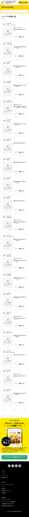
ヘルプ (3, 486)
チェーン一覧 (7, 416)
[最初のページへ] (4, 409)
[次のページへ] (22, 409)
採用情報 (3, 492)
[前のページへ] (7, 409)
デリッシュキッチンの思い (7, 484)
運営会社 (3, 488)
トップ (3, 473)
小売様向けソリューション (7, 490)
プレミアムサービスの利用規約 (8, 501)
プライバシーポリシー (6, 499)
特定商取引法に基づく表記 (7, 503)
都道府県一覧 (4, 477)
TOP (2, 416)
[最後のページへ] (25, 409)
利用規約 (3, 497)
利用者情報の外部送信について (8, 505)
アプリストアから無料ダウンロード (14, 457)
